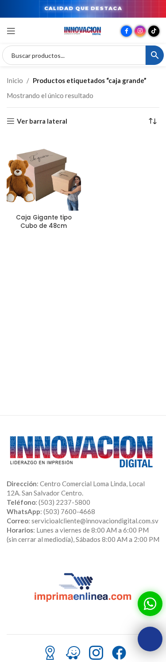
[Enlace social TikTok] (153, 31)
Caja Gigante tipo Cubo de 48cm (44, 221)
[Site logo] (83, 30)
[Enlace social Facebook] (126, 31)
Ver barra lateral (42, 121)
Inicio (15, 80)
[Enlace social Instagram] (140, 31)
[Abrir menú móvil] (11, 31)
